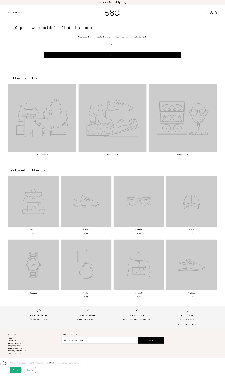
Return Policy (14, 343)
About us (12, 341)
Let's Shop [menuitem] (14, 12)
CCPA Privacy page (16, 348)
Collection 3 (182, 155)
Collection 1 (42, 155)
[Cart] (216, 12)
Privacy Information (17, 351)
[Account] (211, 12)
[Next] (163, 2)
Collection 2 (112, 155)
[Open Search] (207, 12)
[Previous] (62, 2)
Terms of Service (16, 353)
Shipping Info (14, 346)
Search (11, 338)
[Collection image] (42, 118)
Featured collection (28, 170)
